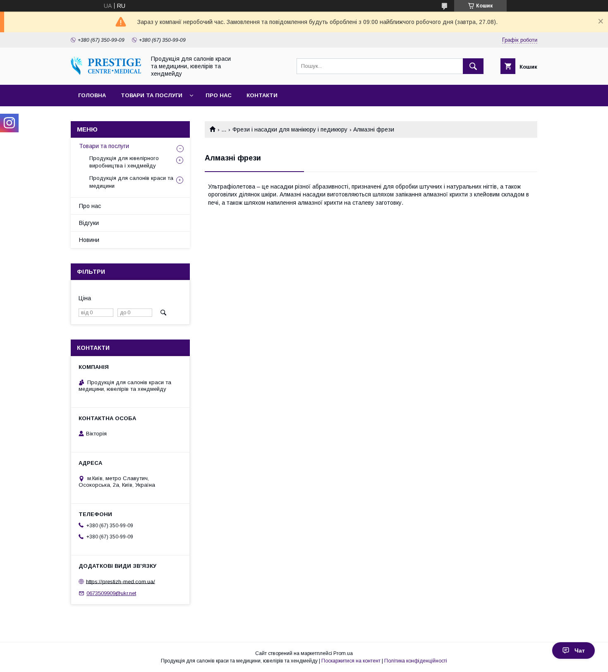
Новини (89, 240)
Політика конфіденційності (415, 661)
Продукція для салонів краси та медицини (131, 182)
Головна (92, 95)
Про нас (219, 95)
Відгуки (89, 223)
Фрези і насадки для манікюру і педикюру (289, 129)
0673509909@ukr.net (111, 593)
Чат (579, 650)
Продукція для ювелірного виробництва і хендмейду (124, 162)
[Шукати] (473, 66)
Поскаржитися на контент (351, 661)
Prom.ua (343, 653)
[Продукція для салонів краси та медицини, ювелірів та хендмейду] (106, 72)
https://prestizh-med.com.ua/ (120, 581)
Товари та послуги (151, 95)
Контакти (262, 95)
